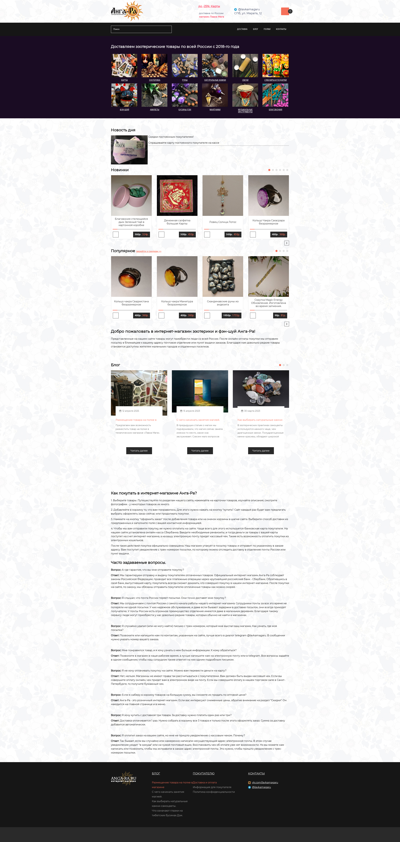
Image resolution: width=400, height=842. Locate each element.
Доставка (242, 29)
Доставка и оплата (205, 782)
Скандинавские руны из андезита (223, 303)
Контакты (281, 29)
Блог (255, 29)
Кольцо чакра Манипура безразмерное (177, 303)
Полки (267, 29)
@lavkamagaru (261, 787)
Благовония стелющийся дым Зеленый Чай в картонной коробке (131, 222)
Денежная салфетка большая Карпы (177, 222)
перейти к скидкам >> (148, 251)
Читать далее (139, 450)
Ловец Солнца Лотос (222, 222)
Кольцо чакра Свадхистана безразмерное (131, 303)
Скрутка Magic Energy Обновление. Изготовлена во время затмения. (268, 303)
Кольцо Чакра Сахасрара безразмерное (268, 222)
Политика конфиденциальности (214, 791)
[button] (269, 170)
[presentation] (286, 243)
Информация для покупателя (212, 787)
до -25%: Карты (209, 6)
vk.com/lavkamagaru (265, 782)
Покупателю (204, 773)
